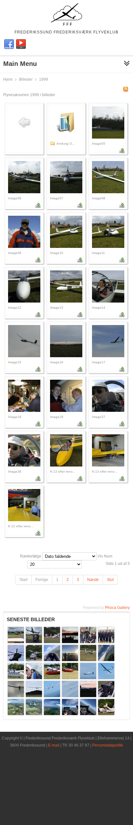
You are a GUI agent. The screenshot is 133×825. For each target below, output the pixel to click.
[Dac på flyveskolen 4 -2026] (34, 659)
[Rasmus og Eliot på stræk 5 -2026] (88, 714)
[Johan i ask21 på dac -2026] (16, 677)
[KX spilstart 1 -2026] (16, 696)
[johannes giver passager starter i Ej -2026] (52, 677)
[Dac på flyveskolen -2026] (88, 641)
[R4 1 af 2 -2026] (52, 696)
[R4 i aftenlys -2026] (88, 696)
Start (23, 579)
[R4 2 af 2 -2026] (70, 696)
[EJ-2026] (52, 659)
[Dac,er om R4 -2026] (52, 641)
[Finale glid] (106, 659)
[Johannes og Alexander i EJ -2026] (70, 677)
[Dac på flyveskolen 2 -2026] (106, 641)
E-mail (53, 745)
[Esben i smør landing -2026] (88, 659)
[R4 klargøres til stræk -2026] (106, 696)
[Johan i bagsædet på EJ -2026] (34, 677)
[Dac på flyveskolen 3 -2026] (16, 659)
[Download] (121, 152)
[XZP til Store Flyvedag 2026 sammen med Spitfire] (16, 641)
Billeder (26, 79)
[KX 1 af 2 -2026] (88, 677)
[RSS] (125, 90)
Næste (93, 579)
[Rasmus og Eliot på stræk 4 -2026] (70, 714)
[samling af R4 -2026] (106, 714)
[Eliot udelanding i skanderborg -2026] (70, 659)
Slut (110, 579)
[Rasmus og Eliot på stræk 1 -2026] (16, 714)
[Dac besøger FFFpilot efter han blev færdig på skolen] (34, 641)
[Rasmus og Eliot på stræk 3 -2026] (52, 714)
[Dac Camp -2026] (70, 641)
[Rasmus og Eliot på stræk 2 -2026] (34, 714)
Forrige (42, 579)
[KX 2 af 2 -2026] (106, 677)
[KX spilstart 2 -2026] (34, 696)
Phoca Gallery (117, 607)
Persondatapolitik (107, 745)
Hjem (8, 79)
